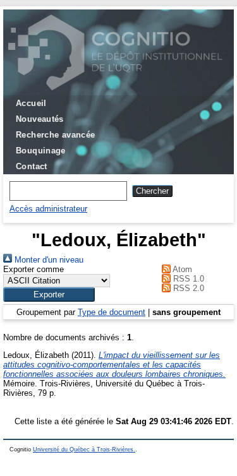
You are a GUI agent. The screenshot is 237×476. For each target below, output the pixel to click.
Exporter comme (33, 269)
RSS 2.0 (187, 288)
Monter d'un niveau (47, 260)
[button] (49, 294)
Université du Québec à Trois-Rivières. (84, 449)
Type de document (111, 312)
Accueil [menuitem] (31, 103)
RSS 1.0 (187, 278)
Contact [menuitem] (31, 166)
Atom (181, 269)
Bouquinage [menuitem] (41, 150)
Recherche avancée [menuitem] (55, 135)
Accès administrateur (48, 208)
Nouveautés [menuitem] (40, 119)
